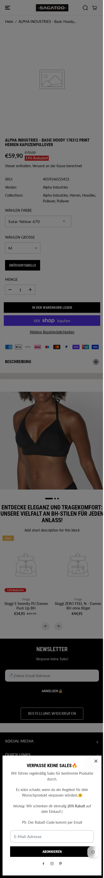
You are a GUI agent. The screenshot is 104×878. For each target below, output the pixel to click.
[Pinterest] (59, 863)
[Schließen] (93, 761)
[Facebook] (42, 863)
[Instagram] (50, 863)
